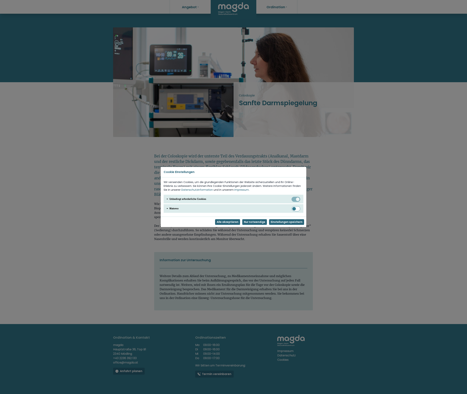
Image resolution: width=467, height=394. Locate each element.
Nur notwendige (254, 222)
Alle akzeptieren (227, 222)
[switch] (296, 208)
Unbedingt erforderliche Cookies (187, 199)
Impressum (241, 190)
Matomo (174, 208)
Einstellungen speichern (286, 222)
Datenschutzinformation (197, 190)
